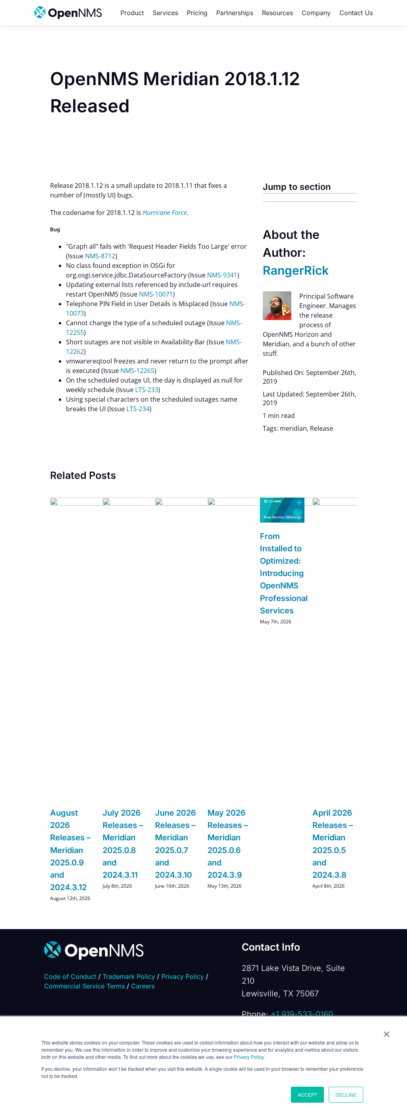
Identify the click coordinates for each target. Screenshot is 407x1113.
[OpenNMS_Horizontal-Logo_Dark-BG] (93, 944)
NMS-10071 (156, 294)
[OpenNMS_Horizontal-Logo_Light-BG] (68, 9)
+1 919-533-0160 (302, 1014)
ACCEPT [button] (307, 1094)
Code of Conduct (70, 976)
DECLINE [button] (346, 1094)
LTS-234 (137, 408)
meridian (293, 428)
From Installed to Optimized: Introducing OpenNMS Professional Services (284, 573)
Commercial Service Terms (84, 986)
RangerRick (296, 270)
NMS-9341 (222, 275)
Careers (143, 986)
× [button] (386, 1031)
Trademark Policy (129, 976)
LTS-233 (146, 389)
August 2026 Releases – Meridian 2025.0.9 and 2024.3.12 (70, 850)
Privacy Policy (249, 1056)
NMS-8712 (100, 256)
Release (321, 428)
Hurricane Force (165, 212)
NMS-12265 (137, 370)
